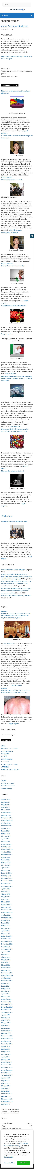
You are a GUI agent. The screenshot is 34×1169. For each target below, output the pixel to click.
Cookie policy (9, 1157)
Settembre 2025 (6, 826)
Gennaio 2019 (6, 1033)
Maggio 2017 (5, 1086)
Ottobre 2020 (6, 978)
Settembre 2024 (6, 855)
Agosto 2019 (5, 1015)
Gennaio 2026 (6, 815)
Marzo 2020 (5, 996)
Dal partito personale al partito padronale (16, 595)
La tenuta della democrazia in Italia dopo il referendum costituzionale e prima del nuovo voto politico (16, 591)
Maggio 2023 (5, 897)
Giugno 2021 (5, 957)
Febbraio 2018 (6, 1062)
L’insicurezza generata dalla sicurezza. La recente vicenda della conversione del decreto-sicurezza (16, 584)
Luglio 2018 (5, 1049)
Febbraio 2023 (6, 904)
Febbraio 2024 (6, 873)
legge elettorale (15, 71)
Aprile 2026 (5, 807)
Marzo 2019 (5, 1028)
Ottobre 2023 (6, 883)
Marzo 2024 (5, 870)
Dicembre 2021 (6, 941)
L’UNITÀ (4, 756)
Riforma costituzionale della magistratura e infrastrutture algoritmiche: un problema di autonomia (16, 378)
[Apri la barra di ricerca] (31, 15)
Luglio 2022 (5, 923)
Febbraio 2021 (6, 967)
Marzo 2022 (5, 933)
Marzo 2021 (5, 965)
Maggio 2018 (5, 1054)
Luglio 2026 (5, 802)
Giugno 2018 (5, 1052)
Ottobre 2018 (6, 1041)
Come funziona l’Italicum (14, 26)
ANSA (3, 746)
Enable (23, 1163)
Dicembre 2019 (6, 1004)
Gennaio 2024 (6, 876)
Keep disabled (9, 1163)
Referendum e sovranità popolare (13, 266)
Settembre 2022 (6, 918)
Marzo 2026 (5, 810)
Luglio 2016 (5, 1104)
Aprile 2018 (5, 1057)
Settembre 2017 (6, 1075)
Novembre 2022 (7, 912)
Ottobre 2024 (6, 852)
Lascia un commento (10, 76)
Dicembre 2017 (6, 1067)
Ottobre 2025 (6, 823)
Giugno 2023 (5, 894)
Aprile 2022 (5, 931)
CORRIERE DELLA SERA (9, 748)
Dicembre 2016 (6, 1099)
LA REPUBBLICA (7, 751)
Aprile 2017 (5, 1088)
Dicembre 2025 (6, 818)
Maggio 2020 (5, 991)
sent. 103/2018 (8, 644)
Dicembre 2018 (6, 1036)
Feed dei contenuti (7, 783)
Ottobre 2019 (6, 1009)
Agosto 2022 (5, 920)
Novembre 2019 (7, 1007)
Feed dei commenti (7, 786)
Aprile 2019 (5, 1025)
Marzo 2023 (5, 902)
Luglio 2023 (5, 891)
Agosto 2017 (5, 1078)
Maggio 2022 (5, 928)
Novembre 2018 (7, 1038)
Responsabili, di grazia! (9, 233)
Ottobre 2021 (6, 946)
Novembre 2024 (7, 849)
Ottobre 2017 (6, 1073)
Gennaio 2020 (6, 1002)
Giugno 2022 (5, 925)
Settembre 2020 (6, 981)
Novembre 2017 (7, 1070)
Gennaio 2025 (6, 847)
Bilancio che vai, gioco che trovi (12, 471)
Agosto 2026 (5, 799)
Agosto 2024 (5, 857)
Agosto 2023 (5, 889)
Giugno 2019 (5, 1020)
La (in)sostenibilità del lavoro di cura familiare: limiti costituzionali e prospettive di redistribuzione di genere (16, 577)
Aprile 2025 (5, 839)
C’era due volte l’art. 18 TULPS (11, 180)
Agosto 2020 (5, 983)
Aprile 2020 (5, 994)
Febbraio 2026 (6, 812)
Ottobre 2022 (6, 915)
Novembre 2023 (7, 881)
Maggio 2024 (5, 865)
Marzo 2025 (5, 841)
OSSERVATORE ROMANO (10, 769)
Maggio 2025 (5, 836)
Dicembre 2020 (6, 973)
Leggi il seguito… (7, 177)
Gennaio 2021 (6, 970)
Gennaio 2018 (6, 1065)
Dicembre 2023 (6, 878)
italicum (6, 71)
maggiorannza (26, 71)
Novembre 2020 (7, 975)
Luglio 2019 (5, 1017)
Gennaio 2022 (6, 939)
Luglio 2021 (5, 954)
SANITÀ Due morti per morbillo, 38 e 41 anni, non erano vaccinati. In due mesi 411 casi (15, 690)
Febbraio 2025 (6, 844)
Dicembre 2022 (6, 910)
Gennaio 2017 (6, 1096)
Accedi (3, 780)
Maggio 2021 (5, 960)
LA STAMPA (5, 754)
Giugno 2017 (5, 1083)
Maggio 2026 (5, 805)
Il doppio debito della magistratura (13, 305)
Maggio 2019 (5, 1023)
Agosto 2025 (5, 828)
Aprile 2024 (5, 868)
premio (3, 74)
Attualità (6, 68)
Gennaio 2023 (6, 907)
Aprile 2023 (5, 899)
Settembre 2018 (6, 1044)
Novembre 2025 (7, 820)
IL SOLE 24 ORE (6, 759)
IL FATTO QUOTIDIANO (9, 764)
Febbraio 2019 (6, 1031)
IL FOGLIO (5, 762)
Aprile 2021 (5, 962)
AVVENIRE (5, 767)
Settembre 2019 (6, 1012)
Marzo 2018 (5, 1059)
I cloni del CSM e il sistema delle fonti (14, 521)
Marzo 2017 (5, 1091)
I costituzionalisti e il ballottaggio (13, 570)
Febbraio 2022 (6, 936)
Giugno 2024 (5, 862)
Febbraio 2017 (6, 1094)
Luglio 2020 (5, 986)
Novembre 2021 (7, 944)
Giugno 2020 (5, 988)
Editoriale (7, 516)
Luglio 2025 (5, 831)
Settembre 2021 (6, 949)
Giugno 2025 (5, 833)
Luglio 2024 (5, 860)
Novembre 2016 (7, 1101)
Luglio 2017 (5, 1080)
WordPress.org (6, 788)
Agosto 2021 (5, 952)
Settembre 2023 (6, 886)
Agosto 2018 (5, 1046)
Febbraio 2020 (6, 999)
